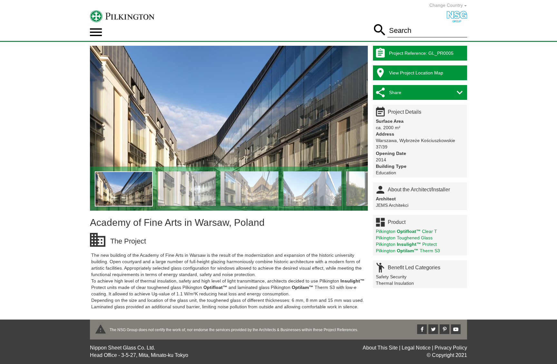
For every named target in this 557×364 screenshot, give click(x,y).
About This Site (380, 347)
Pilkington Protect (406, 244)
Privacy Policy (451, 347)
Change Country (446, 5)
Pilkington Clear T (406, 231)
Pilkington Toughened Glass (404, 237)
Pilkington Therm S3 (408, 250)
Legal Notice (416, 347)
